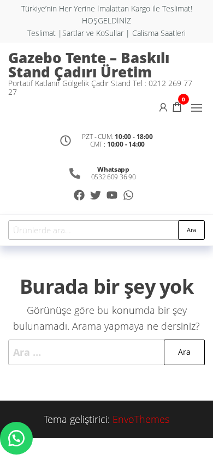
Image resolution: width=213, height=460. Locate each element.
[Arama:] (106, 352)
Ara (191, 230)
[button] (196, 107)
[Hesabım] (163, 106)
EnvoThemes (141, 419)
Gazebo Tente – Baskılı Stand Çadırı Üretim (88, 65)
